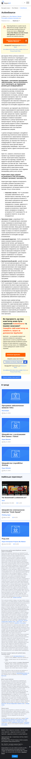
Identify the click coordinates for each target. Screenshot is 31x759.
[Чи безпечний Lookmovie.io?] (15, 488)
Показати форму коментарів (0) (11, 377)
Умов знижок (19, 621)
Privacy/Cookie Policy (15, 51)
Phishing (4, 515)
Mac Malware (15, 8)
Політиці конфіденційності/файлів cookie (15, 703)
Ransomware (5, 410)
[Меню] (28, 2)
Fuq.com (5, 539)
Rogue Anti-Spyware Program (10, 541)
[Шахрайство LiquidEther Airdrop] (15, 454)
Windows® (23, 45)
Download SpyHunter (13, 354)
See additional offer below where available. (13, 49)
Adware (19, 16)
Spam (8, 515)
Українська (24, 2)
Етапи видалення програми (13, 730)
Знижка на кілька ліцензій (13, 362)
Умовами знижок (20, 720)
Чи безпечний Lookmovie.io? (14, 498)
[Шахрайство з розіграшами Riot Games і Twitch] (15, 425)
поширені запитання (17, 597)
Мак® (15, 47)
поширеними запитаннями (17, 722)
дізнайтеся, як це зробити (20, 623)
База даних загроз (5, 8)
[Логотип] (6, 3)
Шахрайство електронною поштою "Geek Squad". (13, 511)
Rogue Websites (6, 439)
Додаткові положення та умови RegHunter (17, 734)
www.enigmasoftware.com (18, 656)
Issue (3, 500)
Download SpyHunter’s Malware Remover (13, 40)
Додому (3, 730)
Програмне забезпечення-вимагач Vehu (13, 407)
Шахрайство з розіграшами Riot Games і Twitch (13, 435)
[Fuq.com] (15, 529)
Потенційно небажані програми (9, 18)
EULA (24, 49)
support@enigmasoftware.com (22, 673)
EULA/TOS (20, 620)
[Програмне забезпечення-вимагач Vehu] (15, 396)
